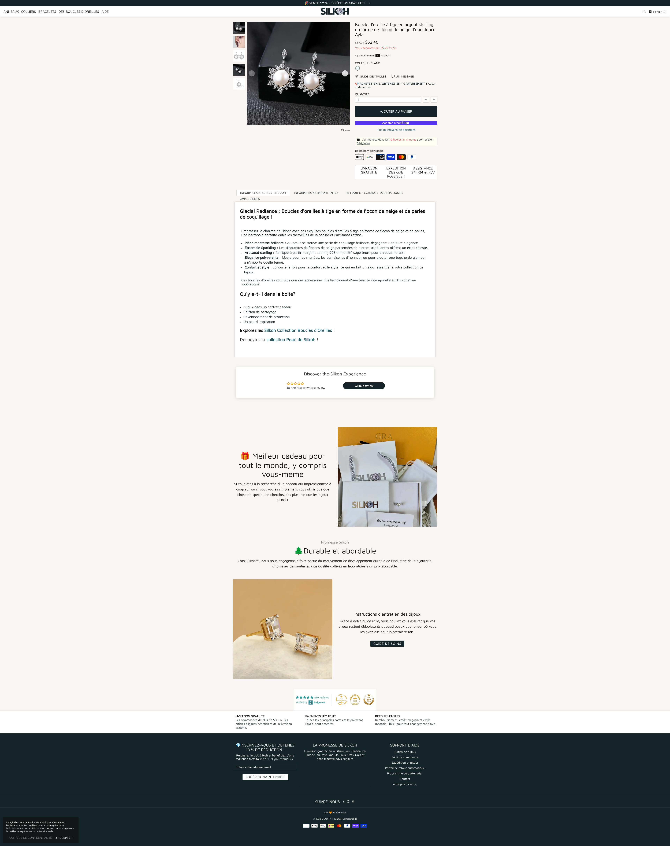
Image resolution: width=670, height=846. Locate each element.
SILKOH (335, 11)
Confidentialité (350, 818)
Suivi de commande (405, 757)
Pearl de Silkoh (300, 339)
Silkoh (270, 330)
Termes (337, 818)
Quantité (362, 94)
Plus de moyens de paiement (396, 129)
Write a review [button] (364, 385)
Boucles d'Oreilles (315, 330)
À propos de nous (405, 784)
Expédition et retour (405, 762)
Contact (405, 779)
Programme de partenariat (404, 773)
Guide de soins (387, 643)
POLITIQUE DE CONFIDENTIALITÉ (30, 837)
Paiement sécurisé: (369, 151)
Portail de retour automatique (405, 768)
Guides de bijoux (404, 751)
